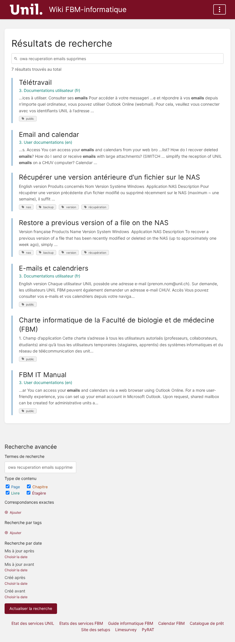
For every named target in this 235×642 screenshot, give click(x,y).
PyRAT (148, 629)
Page (16, 487)
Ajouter (15, 512)
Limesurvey (126, 629)
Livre (16, 493)
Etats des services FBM (81, 623)
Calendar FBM (171, 623)
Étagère (39, 493)
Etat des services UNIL (32, 623)
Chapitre (40, 487)
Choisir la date (16, 557)
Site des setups (95, 629)
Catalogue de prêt (207, 623)
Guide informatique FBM (130, 623)
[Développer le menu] (219, 9)
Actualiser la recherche (30, 608)
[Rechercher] (16, 58)
